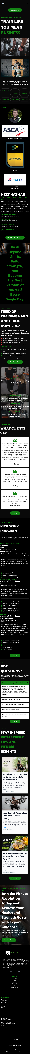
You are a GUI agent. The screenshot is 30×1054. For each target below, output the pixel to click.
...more (22, 787)
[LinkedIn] (19, 971)
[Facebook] (11, 971)
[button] (27, 3)
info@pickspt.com (5, 1028)
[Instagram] (15, 971)
